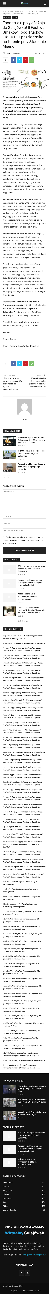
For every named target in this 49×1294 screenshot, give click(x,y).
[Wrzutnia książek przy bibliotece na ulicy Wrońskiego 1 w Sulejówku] (9, 454)
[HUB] (4, 53)
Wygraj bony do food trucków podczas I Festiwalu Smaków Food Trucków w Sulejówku (22, 844)
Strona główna (8, 11)
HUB (9, 53)
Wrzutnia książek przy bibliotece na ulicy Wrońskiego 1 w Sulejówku (31, 453)
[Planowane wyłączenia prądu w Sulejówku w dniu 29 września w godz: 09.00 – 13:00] (9, 440)
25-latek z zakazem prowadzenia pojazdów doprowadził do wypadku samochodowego (12, 383)
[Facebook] (13, 60)
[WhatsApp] (31, 60)
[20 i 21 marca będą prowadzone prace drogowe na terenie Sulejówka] (9, 569)
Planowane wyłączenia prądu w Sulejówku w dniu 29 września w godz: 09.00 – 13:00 (31, 440)
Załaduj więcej (23, 621)
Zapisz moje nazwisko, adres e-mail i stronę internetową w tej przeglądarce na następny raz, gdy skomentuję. (23, 540)
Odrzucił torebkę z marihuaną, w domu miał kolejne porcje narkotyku (31, 466)
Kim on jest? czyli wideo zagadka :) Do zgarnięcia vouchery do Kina (32, 1088)
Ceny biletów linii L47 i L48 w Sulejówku (29, 643)
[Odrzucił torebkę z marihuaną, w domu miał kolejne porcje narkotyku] (9, 467)
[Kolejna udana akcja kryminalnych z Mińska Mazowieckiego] (9, 597)
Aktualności (19, 11)
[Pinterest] (25, 60)
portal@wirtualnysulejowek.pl (34, 1254)
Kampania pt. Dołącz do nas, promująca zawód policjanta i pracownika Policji (30, 582)
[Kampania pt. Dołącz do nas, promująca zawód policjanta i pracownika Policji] (9, 583)
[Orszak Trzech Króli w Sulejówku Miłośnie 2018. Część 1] (9, 1115)
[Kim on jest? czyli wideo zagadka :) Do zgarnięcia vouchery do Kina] (9, 1089)
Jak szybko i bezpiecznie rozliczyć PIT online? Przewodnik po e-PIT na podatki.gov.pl (32, 610)
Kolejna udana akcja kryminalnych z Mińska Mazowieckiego (27, 596)
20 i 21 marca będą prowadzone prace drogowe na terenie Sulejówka (31, 568)
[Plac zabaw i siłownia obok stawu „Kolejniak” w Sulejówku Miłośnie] (9, 1102)
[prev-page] (4, 477)
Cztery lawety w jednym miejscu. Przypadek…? (26, 1060)
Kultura (15, 17)
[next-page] (8, 477)
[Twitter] (19, 60)
